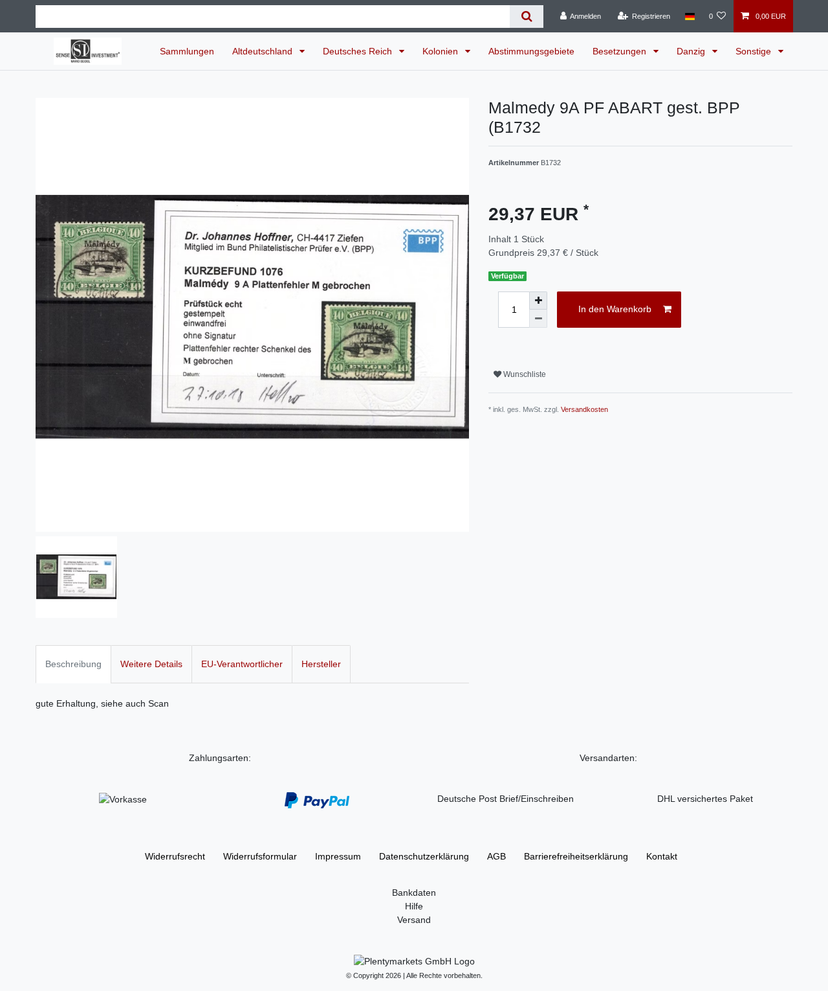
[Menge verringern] (538, 319)
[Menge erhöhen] (538, 300)
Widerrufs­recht (175, 856)
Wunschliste (523, 374)
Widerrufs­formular (260, 856)
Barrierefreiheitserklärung (576, 856)
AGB (496, 856)
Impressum (338, 856)
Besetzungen (621, 51)
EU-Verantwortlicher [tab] (242, 664)
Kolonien (441, 51)
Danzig (692, 51)
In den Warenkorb (614, 309)
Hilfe (414, 906)
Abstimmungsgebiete (531, 51)
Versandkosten (584, 409)
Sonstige (754, 51)
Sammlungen (187, 51)
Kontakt (661, 856)
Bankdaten (414, 892)
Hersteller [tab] (321, 664)
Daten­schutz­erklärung (424, 856)
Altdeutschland (263, 51)
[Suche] (526, 16)
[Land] (689, 16)
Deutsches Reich (359, 51)
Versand (414, 920)
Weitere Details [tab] (151, 664)
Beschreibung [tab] (73, 664)
